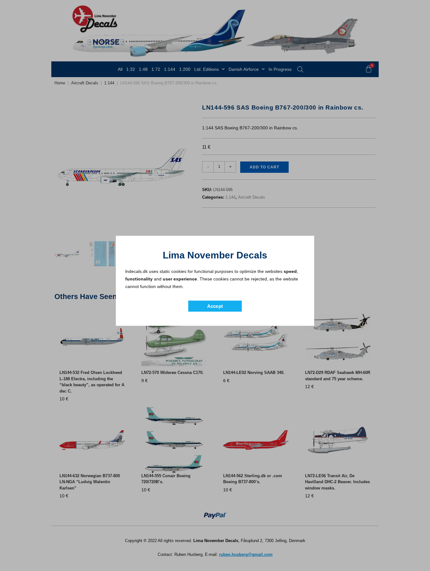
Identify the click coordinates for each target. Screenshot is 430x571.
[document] (215, 285)
